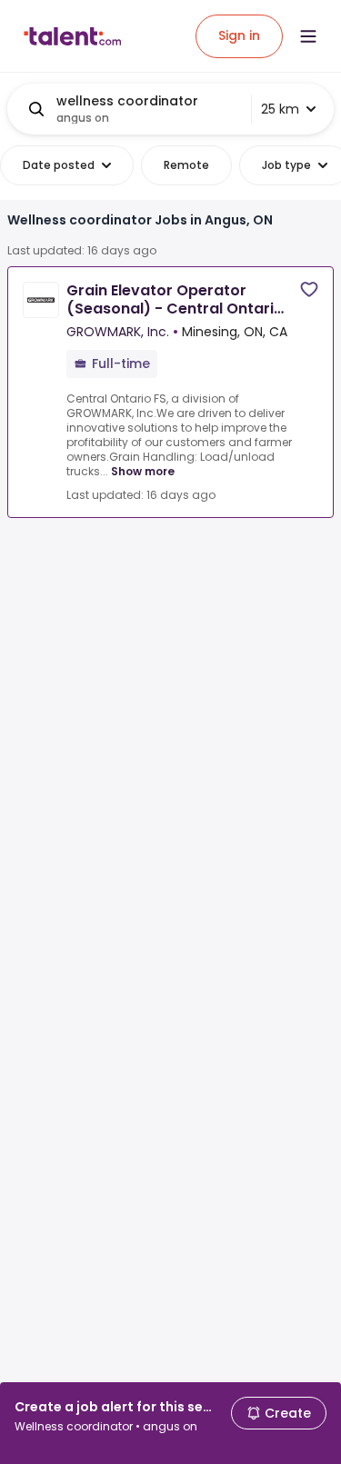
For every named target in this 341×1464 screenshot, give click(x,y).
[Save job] (309, 289)
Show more (143, 471)
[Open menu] (308, 36)
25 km (280, 109)
